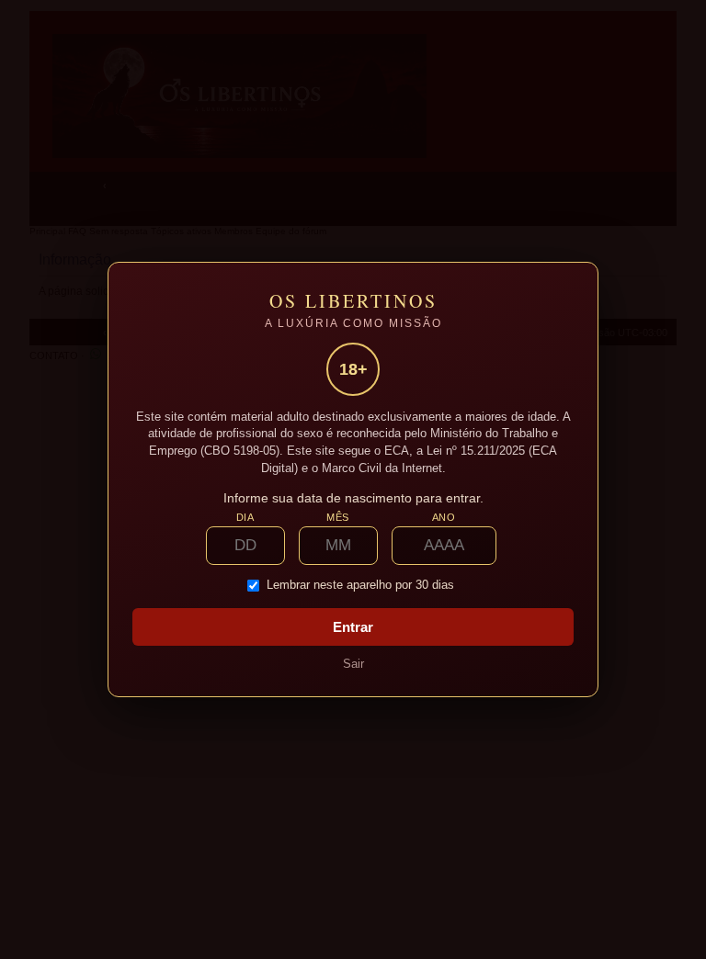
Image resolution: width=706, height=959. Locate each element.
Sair (353, 664)
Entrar (353, 627)
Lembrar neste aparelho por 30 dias (360, 585)
